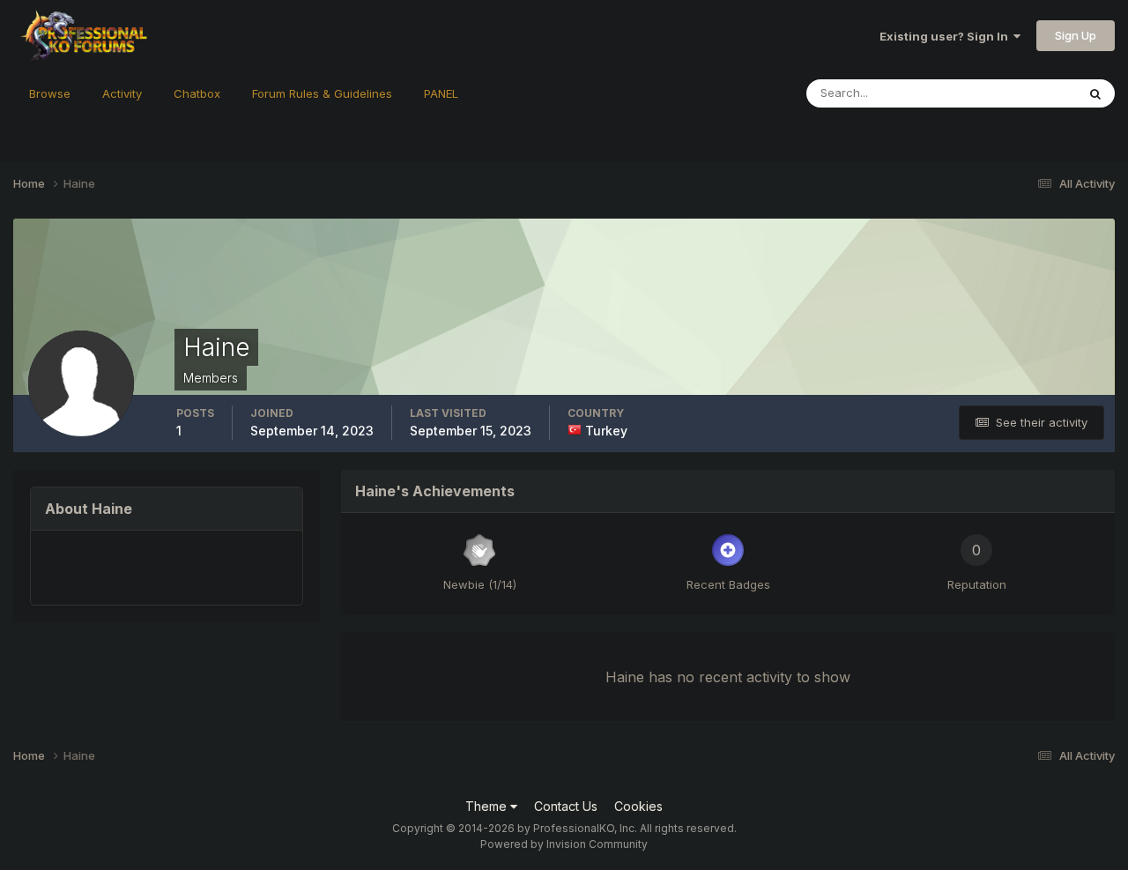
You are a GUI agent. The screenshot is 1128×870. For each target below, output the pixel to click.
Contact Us (565, 806)
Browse (49, 93)
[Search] (1095, 93)
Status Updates (1012, 93)
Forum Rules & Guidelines (322, 93)
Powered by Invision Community (564, 844)
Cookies (638, 806)
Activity (122, 93)
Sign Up (1075, 35)
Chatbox (197, 93)
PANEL (441, 93)
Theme (487, 806)
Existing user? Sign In (946, 36)
